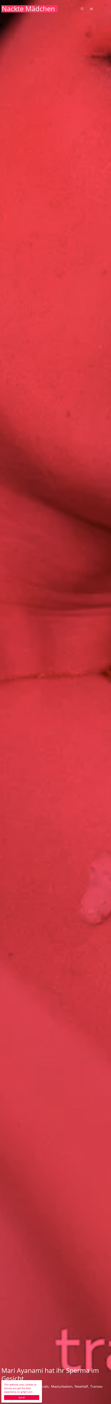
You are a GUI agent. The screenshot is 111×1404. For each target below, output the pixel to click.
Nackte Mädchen (28, 8)
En (105, 4)
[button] (82, 9)
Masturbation (61, 1386)
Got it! (22, 1397)
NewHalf (81, 1386)
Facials (43, 1386)
